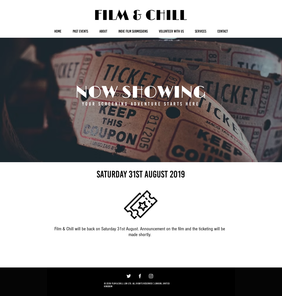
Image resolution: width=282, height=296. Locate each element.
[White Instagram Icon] (151, 276)
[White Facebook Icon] (140, 276)
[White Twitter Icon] (129, 276)
